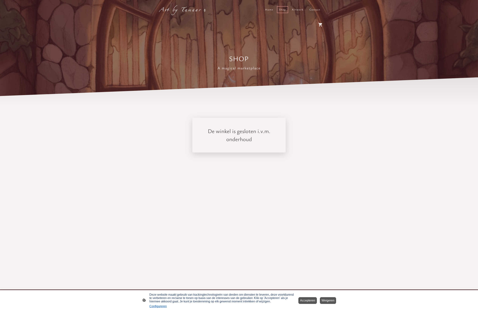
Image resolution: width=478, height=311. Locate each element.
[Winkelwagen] (321, 24)
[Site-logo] (181, 9)
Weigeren (328, 300)
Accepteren (307, 300)
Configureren (158, 306)
